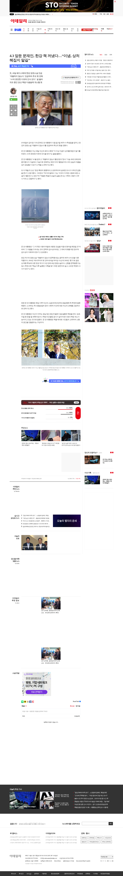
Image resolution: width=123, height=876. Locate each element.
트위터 (15, 106)
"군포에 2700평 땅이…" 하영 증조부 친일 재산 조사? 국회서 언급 (94, 795)
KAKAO (11, 114)
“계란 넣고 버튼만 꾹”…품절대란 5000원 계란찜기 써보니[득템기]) (40, 518)
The (109, 29)
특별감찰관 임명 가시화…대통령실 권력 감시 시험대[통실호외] (93, 807)
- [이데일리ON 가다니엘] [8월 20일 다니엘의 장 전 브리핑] (61, 840)
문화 (28, 29)
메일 (11, 110)
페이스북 (11, 106)
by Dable (17, 563)
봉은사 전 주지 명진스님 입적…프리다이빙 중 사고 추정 (91, 798)
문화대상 (84, 837)
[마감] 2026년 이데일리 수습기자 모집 (29, 823)
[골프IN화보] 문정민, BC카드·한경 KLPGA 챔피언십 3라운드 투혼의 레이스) (42, 526)
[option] (46, 14)
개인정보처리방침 (105, 873)
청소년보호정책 (55, 873)
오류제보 (87, 873)
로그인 (111, 14)
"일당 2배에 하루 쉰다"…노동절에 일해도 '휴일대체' (90, 792)
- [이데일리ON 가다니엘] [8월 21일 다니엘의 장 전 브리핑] (61, 837)
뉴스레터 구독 (71, 478)
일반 (77, 29)
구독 (101, 14)
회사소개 (13, 873)
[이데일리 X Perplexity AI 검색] (45, 66)
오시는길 (29, 873)
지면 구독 (78, 478)
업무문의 (36, 873)
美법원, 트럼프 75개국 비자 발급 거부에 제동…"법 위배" (91, 801)
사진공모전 (108, 837)
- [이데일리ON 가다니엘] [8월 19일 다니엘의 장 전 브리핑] (61, 842)
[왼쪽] (44, 536)
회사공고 (21, 873)
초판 (107, 14)
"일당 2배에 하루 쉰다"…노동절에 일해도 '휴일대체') (36, 515)
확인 (111, 823)
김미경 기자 (13, 96)
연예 (110, 54)
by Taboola (16, 491)
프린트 (15, 110)
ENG (95, 14)
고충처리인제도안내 (69, 873)
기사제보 (95, 873)
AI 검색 (17, 30)
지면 (104, 14)
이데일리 (28, 21)
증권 (106, 54)
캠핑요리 (84, 842)
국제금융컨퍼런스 (94, 842)
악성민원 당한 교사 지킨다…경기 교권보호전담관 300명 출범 (93, 804)
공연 (33, 29)
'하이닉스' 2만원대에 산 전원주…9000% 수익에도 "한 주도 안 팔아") (40, 521)
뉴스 (101, 54)
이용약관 (44, 873)
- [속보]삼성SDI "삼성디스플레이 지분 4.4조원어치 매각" (25, 837)
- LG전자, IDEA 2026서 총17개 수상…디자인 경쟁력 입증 (25, 842)
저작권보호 (80, 873)
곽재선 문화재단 (106, 842)
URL (15, 114)
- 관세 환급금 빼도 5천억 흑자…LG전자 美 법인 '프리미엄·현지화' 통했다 (26, 840)
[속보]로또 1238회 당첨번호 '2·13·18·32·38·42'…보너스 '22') (38, 523)
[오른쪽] (46, 536)
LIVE (12, 14)
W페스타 (99, 837)
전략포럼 (91, 837)
